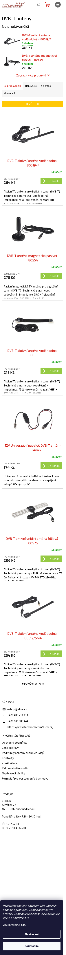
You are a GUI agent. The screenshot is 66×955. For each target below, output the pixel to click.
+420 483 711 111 (17, 715)
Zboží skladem (11, 763)
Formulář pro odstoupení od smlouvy (25, 779)
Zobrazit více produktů (31, 75)
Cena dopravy (10, 748)
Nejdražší (46, 86)
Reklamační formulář (15, 768)
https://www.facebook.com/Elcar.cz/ (30, 727)
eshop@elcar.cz (17, 709)
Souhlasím (32, 946)
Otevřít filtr (33, 104)
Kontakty (8, 758)
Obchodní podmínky (14, 743)
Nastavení (31, 934)
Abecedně (9, 93)
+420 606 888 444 (17, 721)
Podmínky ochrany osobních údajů (23, 753)
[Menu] (57, 4)
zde (23, 925)
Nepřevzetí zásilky (13, 773)
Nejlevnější (31, 86)
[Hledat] (38, 4)
